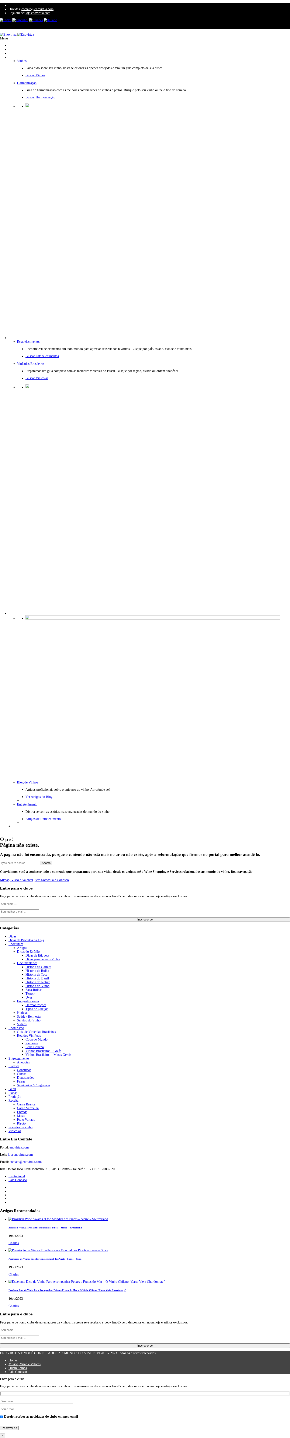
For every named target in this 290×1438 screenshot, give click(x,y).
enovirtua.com (19, 1147)
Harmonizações (35, 1005)
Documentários (27, 963)
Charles (13, 1243)
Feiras (21, 1081)
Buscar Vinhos (35, 75)
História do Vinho (37, 986)
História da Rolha (37, 970)
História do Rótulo (37, 982)
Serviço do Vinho (29, 1020)
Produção (14, 1096)
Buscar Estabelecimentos (42, 356)
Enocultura (15, 944)
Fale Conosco (59, 880)
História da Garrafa (38, 967)
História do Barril (37, 978)
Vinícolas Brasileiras (30, 363)
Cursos (21, 1074)
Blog (11, 613)
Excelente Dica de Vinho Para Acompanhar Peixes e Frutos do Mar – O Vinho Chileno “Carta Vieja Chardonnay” (67, 1290)
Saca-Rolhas (33, 990)
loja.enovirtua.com (37, 13)
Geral (12, 1089)
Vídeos (22, 1024)
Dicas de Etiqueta (37, 955)
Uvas (28, 997)
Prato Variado (26, 1119)
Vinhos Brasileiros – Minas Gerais (48, 1054)
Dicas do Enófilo (28, 951)
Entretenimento (27, 804)
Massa (21, 1116)
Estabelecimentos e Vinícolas (27, 338)
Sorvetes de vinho (20, 1127)
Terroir (30, 993)
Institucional (16, 1176)
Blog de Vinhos (27, 782)
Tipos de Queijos (36, 1009)
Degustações (25, 1077)
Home (12, 1360)
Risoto (21, 1123)
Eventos (13, 1066)
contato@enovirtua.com (37, 9)
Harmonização (27, 83)
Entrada (22, 1112)
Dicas (12, 936)
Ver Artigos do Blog (38, 797)
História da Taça (36, 974)
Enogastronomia (28, 1001)
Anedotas (23, 1062)
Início (12, 45)
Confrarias (15, 53)
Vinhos (22, 61)
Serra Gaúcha (34, 1047)
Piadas (12, 1093)
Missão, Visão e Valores (16, 880)
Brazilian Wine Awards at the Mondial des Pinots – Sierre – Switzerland (45, 1227)
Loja (11, 49)
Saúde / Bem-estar (29, 1016)
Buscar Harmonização (40, 97)
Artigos (22, 948)
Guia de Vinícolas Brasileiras (36, 1032)
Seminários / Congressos (33, 1085)
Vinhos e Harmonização (24, 57)
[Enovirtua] (17, 34)
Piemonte (31, 1043)
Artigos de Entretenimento (43, 819)
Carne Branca (26, 1104)
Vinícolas (14, 1131)
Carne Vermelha (28, 1108)
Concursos (24, 1070)
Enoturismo (16, 1028)
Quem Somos (41, 880)
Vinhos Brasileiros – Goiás (43, 1051)
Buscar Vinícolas (36, 378)
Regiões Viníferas (29, 1035)
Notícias (22, 1012)
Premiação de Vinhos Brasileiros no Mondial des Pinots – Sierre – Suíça (45, 1259)
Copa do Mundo (36, 1039)
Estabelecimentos (28, 341)
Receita (13, 1100)
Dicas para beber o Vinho (42, 959)
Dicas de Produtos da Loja (26, 940)
